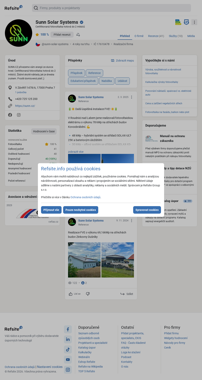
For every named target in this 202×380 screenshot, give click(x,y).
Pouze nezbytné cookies (80, 209)
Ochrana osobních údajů (85, 197)
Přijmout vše (51, 209)
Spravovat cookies (147, 209)
